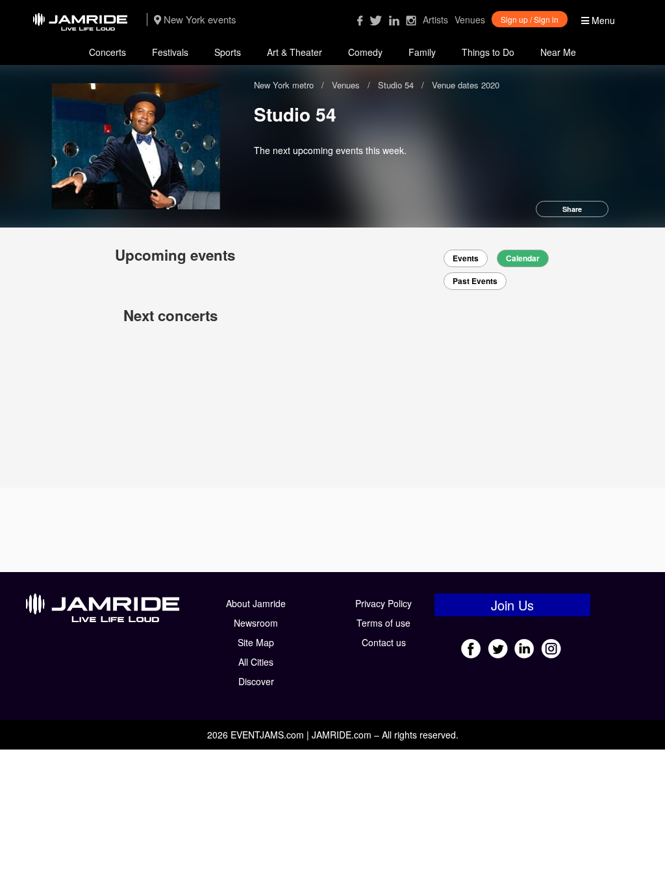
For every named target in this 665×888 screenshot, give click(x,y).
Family (422, 52)
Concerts (107, 52)
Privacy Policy (383, 603)
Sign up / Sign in (529, 19)
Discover (256, 681)
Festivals (170, 52)
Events (466, 258)
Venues (470, 19)
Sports (227, 52)
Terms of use (383, 622)
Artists (435, 19)
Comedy (365, 52)
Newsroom (256, 622)
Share (572, 209)
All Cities (255, 661)
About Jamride (256, 603)
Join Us (512, 604)
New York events (198, 19)
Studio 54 (396, 85)
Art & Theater (294, 52)
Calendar (523, 258)
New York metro (285, 85)
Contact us (384, 642)
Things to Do (488, 52)
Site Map (256, 642)
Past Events (475, 281)
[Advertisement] (332, 530)
